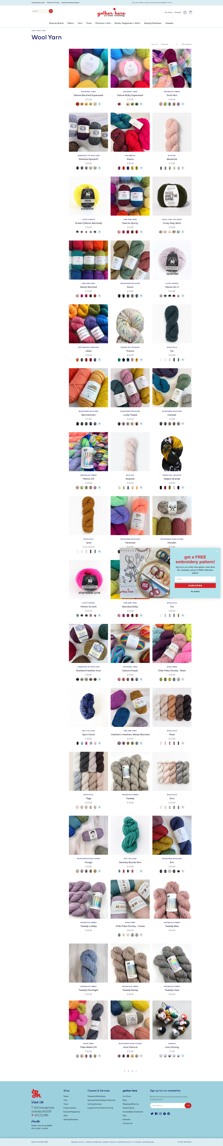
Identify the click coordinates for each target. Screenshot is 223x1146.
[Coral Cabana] (132, 871)
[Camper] (183, 425)
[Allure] (77, 616)
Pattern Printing (53, 2)
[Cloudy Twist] (123, 935)
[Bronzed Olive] (161, 232)
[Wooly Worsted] (99, 297)
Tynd (88, 543)
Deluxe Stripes (130, 671)
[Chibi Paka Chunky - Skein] (183, 680)
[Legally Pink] (95, 616)
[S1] (161, 807)
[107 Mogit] (91, 680)
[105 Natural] (170, 871)
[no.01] (82, 552)
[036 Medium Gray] (123, 424)
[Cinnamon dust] (174, 232)
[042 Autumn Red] (86, 360)
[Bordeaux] (82, 232)
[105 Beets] (178, 1056)
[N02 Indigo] (123, 1056)
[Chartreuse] (95, 1056)
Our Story (127, 1096)
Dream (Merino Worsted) (88, 223)
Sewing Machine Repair (70, 2)
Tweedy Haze (172, 990)
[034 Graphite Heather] (128, 296)
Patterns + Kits (103, 23)
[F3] (170, 743)
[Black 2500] (161, 488)
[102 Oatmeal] (165, 1056)
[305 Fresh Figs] (128, 680)
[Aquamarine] (77, 1056)
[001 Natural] (77, 871)
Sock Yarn (172, 95)
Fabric (70, 23)
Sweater (130, 479)
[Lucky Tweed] (141, 425)
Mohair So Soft (88, 607)
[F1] (161, 743)
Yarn (80, 23)
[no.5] (174, 360)
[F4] (174, 743)
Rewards (126, 1120)
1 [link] (124, 1071)
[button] (56, 23)
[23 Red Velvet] (132, 232)
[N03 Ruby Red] (128, 1056)
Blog (125, 1100)
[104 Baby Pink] (174, 1056)
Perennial (130, 543)
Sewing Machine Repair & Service (101, 1100)
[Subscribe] (188, 1105)
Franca (130, 351)
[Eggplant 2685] (178, 488)
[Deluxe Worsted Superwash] (99, 105)
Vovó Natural (130, 1047)
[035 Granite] (165, 871)
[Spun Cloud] (99, 744)
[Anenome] (161, 104)
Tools (88, 23)
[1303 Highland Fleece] (174, 168)
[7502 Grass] (123, 488)
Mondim (172, 543)
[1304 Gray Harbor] (178, 168)
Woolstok (172, 159)
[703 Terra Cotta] (77, 104)
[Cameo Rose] (165, 232)
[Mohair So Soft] (99, 617)
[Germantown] (99, 425)
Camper (172, 415)
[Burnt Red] (123, 871)
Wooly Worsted (88, 287)
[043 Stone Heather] (137, 296)
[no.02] (86, 552)
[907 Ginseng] (123, 104)
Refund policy (77, 1142)
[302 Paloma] (123, 680)
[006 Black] (119, 424)
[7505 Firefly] (132, 488)
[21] (86, 807)
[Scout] (141, 297)
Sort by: (155, 44)
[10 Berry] (123, 232)
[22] (91, 807)
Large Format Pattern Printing (100, 1108)
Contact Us (127, 1123)
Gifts (65, 1116)
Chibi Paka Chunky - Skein (172, 671)
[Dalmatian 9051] (174, 488)
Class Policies (128, 1108)
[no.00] (161, 360)
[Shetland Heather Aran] (99, 680)
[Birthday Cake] (178, 104)
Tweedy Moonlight (88, 990)
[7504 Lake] (128, 488)
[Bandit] (170, 104)
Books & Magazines (71, 1112)
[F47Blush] (132, 360)
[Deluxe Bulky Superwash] (141, 105)
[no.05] (91, 552)
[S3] (170, 807)
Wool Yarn (41, 30)
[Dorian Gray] (95, 232)
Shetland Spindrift (88, 159)
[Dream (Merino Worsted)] (99, 233)
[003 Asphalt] (86, 871)
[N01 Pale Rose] (119, 1056)
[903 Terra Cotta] (119, 104)
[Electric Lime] (137, 871)
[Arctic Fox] (161, 296)
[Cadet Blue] (174, 680)
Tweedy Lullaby (88, 926)
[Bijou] (174, 104)
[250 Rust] (137, 424)
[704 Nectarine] (82, 104)
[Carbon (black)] (128, 871)
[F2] (165, 743)
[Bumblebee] (170, 680)
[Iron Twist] (132, 935)
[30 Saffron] (128, 743)
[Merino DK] (99, 489)
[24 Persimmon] (137, 232)
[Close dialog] (217, 551)
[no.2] (170, 360)
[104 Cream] (132, 424)
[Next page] (136, 1071)
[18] (82, 807)
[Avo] (165, 104)
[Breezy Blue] (91, 743)
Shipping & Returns (131, 1104)
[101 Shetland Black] (77, 168)
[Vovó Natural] (141, 1057)
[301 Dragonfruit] (119, 680)
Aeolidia (188, 1142)
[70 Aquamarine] (137, 743)
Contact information (144, 1142)
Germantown (88, 415)
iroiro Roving (172, 1047)
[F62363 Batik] (123, 360)
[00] (77, 807)
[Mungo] (99, 872)
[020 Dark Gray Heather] (82, 424)
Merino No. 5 (172, 287)
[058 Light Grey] (128, 424)
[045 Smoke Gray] (95, 424)
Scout (130, 287)
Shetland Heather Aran (88, 671)
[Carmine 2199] (165, 488)
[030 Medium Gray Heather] (86, 424)
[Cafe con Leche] (91, 232)
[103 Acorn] (170, 1056)
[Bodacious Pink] (86, 743)
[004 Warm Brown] (91, 871)
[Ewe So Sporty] (141, 233)
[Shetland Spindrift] (99, 169)
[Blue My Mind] (82, 743)
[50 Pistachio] (132, 743)
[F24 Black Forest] (128, 360)
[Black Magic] (82, 616)
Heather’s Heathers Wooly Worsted (130, 735)
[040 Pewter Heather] (132, 296)
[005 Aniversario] (119, 168)
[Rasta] (141, 169)
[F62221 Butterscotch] (137, 360)
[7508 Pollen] (137, 488)
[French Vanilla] (128, 935)
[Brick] (86, 1056)
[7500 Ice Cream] (119, 488)
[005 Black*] (119, 296)
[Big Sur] (119, 871)
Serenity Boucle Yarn (130, 862)
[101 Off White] (161, 1056)
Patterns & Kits (69, 1108)
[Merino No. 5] (183, 297)
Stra (172, 799)
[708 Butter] (95, 104)
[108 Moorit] (95, 680)
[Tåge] (99, 808)
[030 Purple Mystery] (128, 168)
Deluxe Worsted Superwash (88, 95)
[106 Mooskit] (86, 680)
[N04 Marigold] (132, 1056)
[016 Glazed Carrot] (123, 168)
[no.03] (174, 616)
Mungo (88, 862)
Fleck (172, 735)
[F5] (178, 743)
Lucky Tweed (130, 415)
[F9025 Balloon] (119, 360)
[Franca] (141, 361)
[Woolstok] (183, 169)
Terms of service (93, 1142)
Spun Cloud (88, 735)
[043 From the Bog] (91, 360)
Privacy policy (109, 1142)
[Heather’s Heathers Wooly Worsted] (141, 744)
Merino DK (88, 479)
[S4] (174, 807)
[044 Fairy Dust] (95, 360)
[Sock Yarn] (183, 105)
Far (172, 351)
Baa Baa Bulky (130, 607)
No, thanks (195, 591)
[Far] (183, 361)
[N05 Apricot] (137, 1056)
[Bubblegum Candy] (95, 743)
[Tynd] (99, 553)
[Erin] (183, 872)
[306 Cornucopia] (132, 680)
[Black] (77, 232)
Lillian (88, 351)
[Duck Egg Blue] (178, 232)
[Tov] (183, 617)
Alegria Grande (172, 479)
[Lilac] (137, 935)
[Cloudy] (178, 680)
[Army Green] (165, 296)
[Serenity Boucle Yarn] (141, 872)
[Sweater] (141, 489)
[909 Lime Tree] (132, 104)
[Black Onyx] (77, 743)
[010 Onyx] (161, 871)
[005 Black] (77, 424)
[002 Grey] (82, 871)
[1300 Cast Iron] (161, 168)
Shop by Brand (56, 23)
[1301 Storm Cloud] (165, 168)
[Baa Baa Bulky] (141, 617)
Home (33, 30)
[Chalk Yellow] (170, 232)
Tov (172, 607)
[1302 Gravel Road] (170, 168)
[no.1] (165, 360)
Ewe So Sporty (130, 223)
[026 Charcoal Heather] (123, 296)
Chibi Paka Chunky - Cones (130, 926)
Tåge (88, 799)
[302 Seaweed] (178, 871)
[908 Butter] (128, 104)
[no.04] (178, 616)
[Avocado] (165, 680)
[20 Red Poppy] (128, 232)
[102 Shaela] (82, 168)
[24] (95, 807)
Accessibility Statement (133, 1112)
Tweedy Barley (130, 990)
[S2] (165, 807)
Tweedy (130, 799)
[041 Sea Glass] (82, 360)
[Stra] (183, 808)
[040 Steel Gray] (91, 424)
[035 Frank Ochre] (132, 168)
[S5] (178, 807)
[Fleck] (183, 744)
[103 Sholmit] (86, 168)
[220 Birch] (174, 871)
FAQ (124, 1116)
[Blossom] (82, 1056)
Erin (172, 862)
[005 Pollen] (95, 871)
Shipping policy (125, 1142)
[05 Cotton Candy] (119, 232)
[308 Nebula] (137, 680)
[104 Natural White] (91, 168)
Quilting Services (38, 2)
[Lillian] (99, 361)
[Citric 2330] (170, 488)
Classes (169, 23)
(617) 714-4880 (41, 1115)
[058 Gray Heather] (178, 424)
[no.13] (178, 360)
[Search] (51, 11)
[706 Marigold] (86, 104)
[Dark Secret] (86, 616)
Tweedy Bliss (172, 926)
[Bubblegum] (86, 232)
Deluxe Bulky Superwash (130, 95)
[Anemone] (77, 488)
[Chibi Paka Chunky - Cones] (141, 936)
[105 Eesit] (95, 168)
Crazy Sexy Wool (172, 223)
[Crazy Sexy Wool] (183, 233)
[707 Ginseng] (91, 104)
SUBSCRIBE (195, 585)
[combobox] (42, 11)
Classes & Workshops (96, 1096)
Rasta (130, 159)
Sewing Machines (152, 23)
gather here (42, 1142)
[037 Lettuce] (137, 168)
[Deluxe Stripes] (141, 680)
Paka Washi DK (88, 1047)
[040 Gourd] (77, 360)
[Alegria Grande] (183, 489)
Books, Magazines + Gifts (127, 23)
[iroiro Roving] (183, 1057)
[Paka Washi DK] (99, 1057)
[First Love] (91, 616)
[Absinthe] (161, 680)
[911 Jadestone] (137, 104)
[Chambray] (91, 1056)
